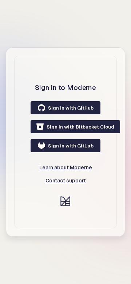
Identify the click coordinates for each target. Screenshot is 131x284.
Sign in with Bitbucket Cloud (80, 127)
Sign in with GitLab (71, 146)
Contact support (65, 180)
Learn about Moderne (65, 167)
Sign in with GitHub (71, 108)
